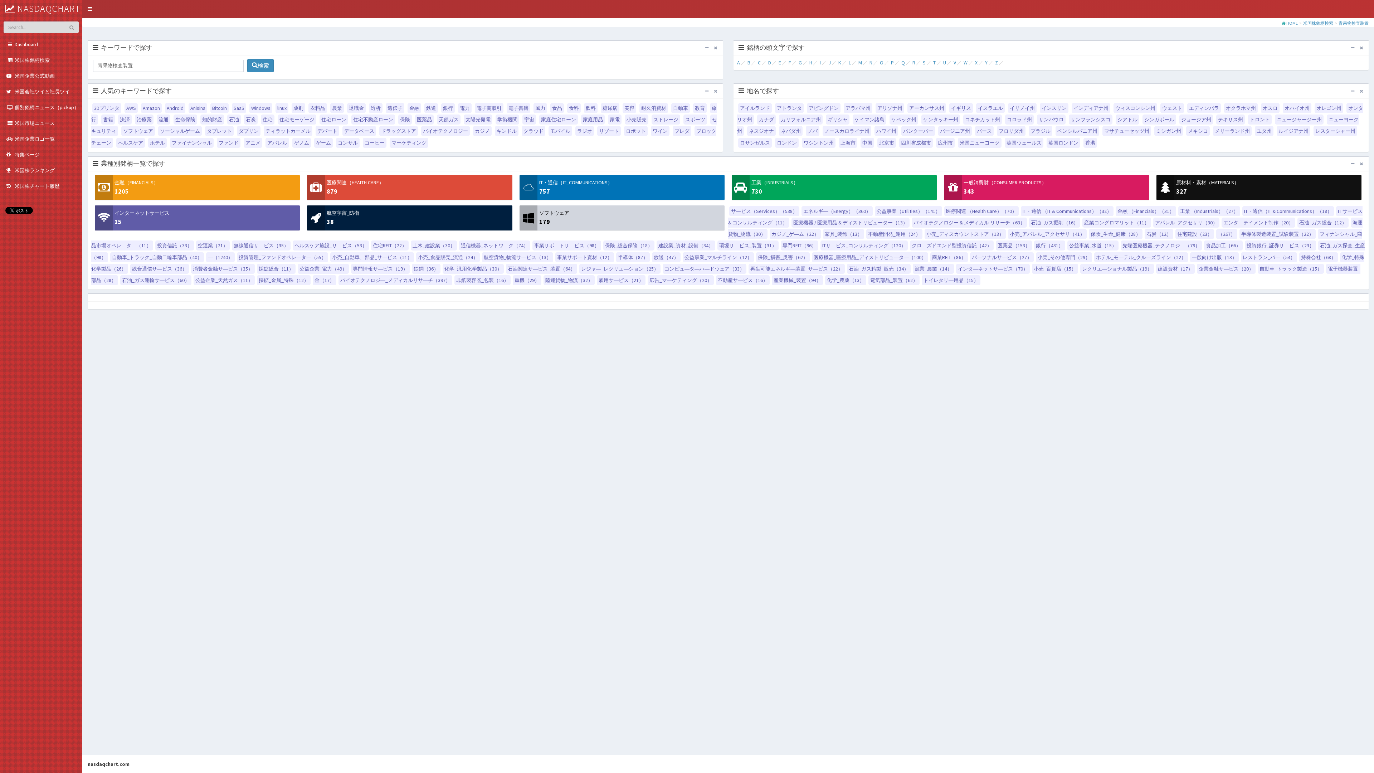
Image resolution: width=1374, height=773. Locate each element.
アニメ (252, 143)
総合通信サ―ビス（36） (159, 269)
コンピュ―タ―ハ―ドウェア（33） (704, 269)
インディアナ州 (1091, 108)
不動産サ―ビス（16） (743, 280)
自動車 (680, 108)
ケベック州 (903, 119)
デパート (327, 131)
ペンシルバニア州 (1077, 131)
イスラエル (990, 108)
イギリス (961, 108)
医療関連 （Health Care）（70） (981, 211)
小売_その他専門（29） (1064, 257)
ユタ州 (1264, 131)
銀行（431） (1049, 245)
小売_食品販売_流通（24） (448, 257)
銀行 (448, 108)
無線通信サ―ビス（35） (261, 245)
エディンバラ (1204, 108)
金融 (414, 108)
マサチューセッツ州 (1126, 131)
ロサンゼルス (755, 143)
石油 (234, 119)
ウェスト (1172, 108)
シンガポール (1159, 119)
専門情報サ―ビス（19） (380, 269)
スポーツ (695, 119)
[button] (89, 9)
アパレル (277, 143)
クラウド (533, 131)
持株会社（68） (1318, 257)
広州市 (945, 143)
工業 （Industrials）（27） (1209, 211)
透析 (376, 108)
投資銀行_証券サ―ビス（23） (1280, 245)
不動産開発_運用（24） (894, 234)
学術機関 (507, 119)
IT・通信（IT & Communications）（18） (1288, 211)
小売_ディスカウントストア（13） (965, 234)
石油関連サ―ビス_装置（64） (541, 269)
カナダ (766, 119)
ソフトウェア (138, 131)
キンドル (507, 131)
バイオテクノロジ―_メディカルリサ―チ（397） (395, 280)
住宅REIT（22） (390, 245)
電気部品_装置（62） (894, 280)
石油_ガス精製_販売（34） (879, 269)
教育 (700, 108)
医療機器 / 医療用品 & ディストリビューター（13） (850, 222)
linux (282, 108)
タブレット (219, 131)
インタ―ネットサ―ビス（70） (993, 269)
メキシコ (1198, 131)
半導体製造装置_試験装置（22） (1277, 234)
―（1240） (220, 257)
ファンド (229, 143)
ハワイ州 (886, 131)
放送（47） (666, 257)
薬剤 (298, 108)
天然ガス (449, 119)
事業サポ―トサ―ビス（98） (566, 245)
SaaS (239, 108)
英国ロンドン (1063, 143)
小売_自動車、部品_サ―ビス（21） (372, 257)
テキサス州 (1230, 119)
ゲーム (323, 143)
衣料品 (317, 108)
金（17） (325, 280)
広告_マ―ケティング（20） (680, 280)
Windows (261, 108)
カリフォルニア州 (801, 119)
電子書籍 (518, 108)
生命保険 (185, 119)
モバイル (560, 131)
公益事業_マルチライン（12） (718, 257)
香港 (1090, 143)
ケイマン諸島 (869, 119)
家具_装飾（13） (843, 234)
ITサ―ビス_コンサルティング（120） (864, 245)
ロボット (636, 131)
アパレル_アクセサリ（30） (1186, 222)
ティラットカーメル (288, 131)
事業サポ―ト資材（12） (584, 257)
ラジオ (584, 131)
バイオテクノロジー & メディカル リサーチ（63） (969, 222)
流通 (164, 119)
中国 (867, 143)
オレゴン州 (1328, 108)
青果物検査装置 (1354, 23)
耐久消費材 (653, 108)
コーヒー (375, 143)
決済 (125, 119)
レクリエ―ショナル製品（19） (1117, 269)
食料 (574, 108)
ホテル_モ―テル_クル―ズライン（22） (1141, 257)
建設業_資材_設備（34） (685, 245)
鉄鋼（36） (426, 269)
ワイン (660, 131)
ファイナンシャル (192, 143)
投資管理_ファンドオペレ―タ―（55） (282, 257)
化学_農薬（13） (845, 280)
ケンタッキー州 (940, 119)
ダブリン (249, 131)
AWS (131, 108)
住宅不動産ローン (373, 119)
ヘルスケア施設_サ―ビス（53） (330, 245)
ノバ (813, 131)
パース (984, 131)
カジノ (482, 131)
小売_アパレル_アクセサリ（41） (1047, 234)
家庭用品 (593, 119)
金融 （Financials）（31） (1145, 211)
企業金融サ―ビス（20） (1226, 269)
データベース (359, 131)
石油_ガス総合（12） (1323, 222)
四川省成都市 (916, 143)
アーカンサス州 (926, 108)
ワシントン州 (819, 143)
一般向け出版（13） (1214, 257)
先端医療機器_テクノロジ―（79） (1161, 245)
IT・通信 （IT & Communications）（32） (1067, 211)
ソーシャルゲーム (180, 131)
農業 (337, 108)
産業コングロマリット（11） (1116, 222)
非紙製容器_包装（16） (482, 280)
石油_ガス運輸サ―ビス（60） (156, 280)
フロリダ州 (1011, 131)
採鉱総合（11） (276, 269)
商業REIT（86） (949, 257)
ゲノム (301, 143)
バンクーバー (918, 131)
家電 (615, 119)
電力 (465, 108)
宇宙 (529, 119)
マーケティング (409, 143)
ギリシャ (838, 119)
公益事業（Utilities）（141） (908, 211)
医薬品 (424, 119)
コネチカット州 (982, 119)
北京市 (886, 143)
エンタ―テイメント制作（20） (1258, 222)
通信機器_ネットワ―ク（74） (494, 245)
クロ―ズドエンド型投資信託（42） (952, 245)
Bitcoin (219, 108)
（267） (1227, 234)
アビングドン (824, 108)
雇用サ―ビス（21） (621, 280)
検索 (263, 65)
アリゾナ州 (889, 108)
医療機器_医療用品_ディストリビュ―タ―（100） (870, 257)
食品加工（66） (1223, 245)
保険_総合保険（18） (629, 245)
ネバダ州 (791, 131)
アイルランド (755, 108)
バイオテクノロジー (445, 131)
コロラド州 (1019, 119)
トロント (1260, 119)
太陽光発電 (478, 119)
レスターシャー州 (1335, 131)
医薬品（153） (1014, 245)
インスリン (1054, 108)
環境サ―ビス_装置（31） (748, 245)
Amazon (151, 108)
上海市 (848, 143)
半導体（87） (633, 257)
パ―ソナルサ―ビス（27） (1002, 257)
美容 (629, 108)
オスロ (1270, 108)
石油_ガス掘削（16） (1054, 222)
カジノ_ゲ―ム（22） (795, 234)
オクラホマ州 (1241, 108)
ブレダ (682, 131)
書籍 (108, 119)
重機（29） (527, 280)
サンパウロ (1051, 119)
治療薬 (144, 119)
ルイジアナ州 (1293, 131)
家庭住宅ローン (558, 119)
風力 (540, 108)
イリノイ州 (1022, 108)
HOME (1292, 23)
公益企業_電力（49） (323, 269)
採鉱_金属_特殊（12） (284, 280)
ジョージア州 (1196, 119)
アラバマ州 (858, 108)
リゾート (609, 131)
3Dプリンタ (107, 108)
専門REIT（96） (800, 245)
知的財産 (212, 119)
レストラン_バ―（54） (1269, 257)
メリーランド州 (1232, 131)
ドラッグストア (398, 131)
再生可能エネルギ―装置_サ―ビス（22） (796, 269)
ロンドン (787, 143)
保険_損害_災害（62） (783, 257)
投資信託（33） (174, 245)
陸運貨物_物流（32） (569, 280)
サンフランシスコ (1091, 119)
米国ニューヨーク (980, 143)
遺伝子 (395, 108)
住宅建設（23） (1194, 234)
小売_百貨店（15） (1055, 269)
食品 (557, 108)
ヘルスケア (130, 143)
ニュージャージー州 (1299, 119)
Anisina (197, 108)
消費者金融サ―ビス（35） (223, 269)
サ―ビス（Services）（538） (764, 211)
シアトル (1127, 119)
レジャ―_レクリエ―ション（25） (620, 269)
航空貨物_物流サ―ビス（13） (517, 257)
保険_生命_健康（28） (1116, 234)
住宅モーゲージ (297, 119)
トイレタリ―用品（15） (951, 280)
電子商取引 (489, 108)
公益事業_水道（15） (1093, 245)
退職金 (356, 108)
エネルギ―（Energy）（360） (837, 211)
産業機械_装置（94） (797, 280)
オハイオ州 (1297, 108)
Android (175, 108)
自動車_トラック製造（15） (1291, 269)
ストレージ (665, 119)
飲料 (591, 108)
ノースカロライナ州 (846, 131)
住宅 (268, 119)
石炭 (251, 119)
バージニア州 (955, 131)
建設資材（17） (1175, 269)
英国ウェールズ (1024, 143)
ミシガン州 (1168, 131)
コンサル (348, 143)
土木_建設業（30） (434, 245)
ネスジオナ (761, 131)
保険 (405, 119)
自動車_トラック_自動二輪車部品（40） (157, 257)
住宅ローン (333, 119)
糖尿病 (610, 108)
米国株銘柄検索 (1318, 23)
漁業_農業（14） (933, 269)
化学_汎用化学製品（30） (473, 269)
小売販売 (637, 119)
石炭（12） (1158, 234)
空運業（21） (213, 245)
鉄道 (431, 108)
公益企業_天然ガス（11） (224, 280)
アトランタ (789, 108)
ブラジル (1040, 131)
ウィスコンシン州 (1135, 108)
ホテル (157, 143)
